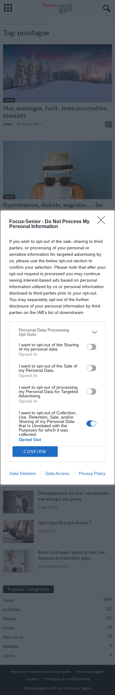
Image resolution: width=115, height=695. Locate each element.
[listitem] (57, 332)
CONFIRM (35, 451)
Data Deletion (23, 473)
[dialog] (57, 347)
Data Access (57, 473)
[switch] (91, 347)
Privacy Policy (92, 473)
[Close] (103, 222)
